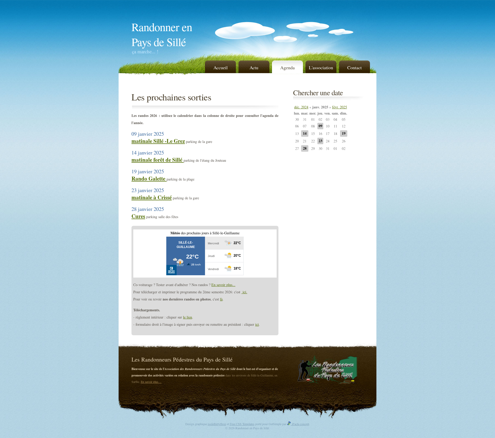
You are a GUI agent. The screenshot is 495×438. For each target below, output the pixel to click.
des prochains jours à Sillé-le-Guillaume (205, 232)
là (221, 299)
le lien (187, 317)
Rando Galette (149, 178)
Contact (354, 67)
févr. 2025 (339, 107)
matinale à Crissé (151, 197)
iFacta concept (300, 424)
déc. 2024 (301, 107)
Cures (138, 216)
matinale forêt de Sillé (157, 160)
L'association (321, 67)
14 (305, 133)
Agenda (287, 67)
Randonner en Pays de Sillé (161, 34)
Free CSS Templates (242, 424)
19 (343, 133)
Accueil (220, 67)
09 (320, 125)
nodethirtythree (217, 424)
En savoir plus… (151, 382)
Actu (254, 67)
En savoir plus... (223, 284)
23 (320, 140)
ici (257, 324)
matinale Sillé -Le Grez (158, 141)
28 (305, 148)
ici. (244, 291)
